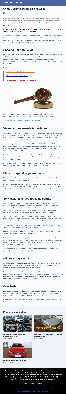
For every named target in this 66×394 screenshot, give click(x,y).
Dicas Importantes (30, 13)
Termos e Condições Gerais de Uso (27, 391)
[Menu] (59, 3)
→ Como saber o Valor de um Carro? (17, 76)
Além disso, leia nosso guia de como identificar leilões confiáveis (21, 120)
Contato (40, 391)
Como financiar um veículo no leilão (14, 360)
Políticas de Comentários (47, 389)
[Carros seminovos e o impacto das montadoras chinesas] (17, 323)
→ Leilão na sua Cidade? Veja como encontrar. (20, 72)
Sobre (46, 391)
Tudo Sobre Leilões (12, 3)
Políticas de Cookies (32, 389)
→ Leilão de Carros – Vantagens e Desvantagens (21, 80)
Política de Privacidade (42, 372)
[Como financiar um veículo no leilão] (17, 350)
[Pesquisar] (62, 2)
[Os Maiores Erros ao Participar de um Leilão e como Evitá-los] (48, 323)
